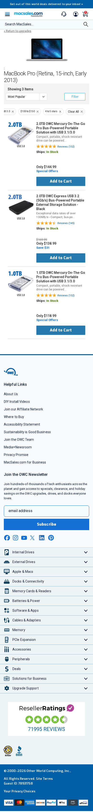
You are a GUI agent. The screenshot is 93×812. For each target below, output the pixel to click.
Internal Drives (23, 552)
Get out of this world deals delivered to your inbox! (46, 4)
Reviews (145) (66, 223)
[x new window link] (33, 538)
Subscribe (46, 524)
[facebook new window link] (7, 538)
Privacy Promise (16, 455)
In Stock (52, 152)
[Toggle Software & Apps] (86, 610)
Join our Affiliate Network (23, 409)
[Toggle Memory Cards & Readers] (86, 591)
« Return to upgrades (17, 31)
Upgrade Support (25, 688)
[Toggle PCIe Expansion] (86, 639)
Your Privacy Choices (19, 791)
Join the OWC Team (19, 439)
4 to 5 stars (51, 111)
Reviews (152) (66, 146)
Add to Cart (61, 181)
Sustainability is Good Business (27, 432)
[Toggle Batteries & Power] (86, 601)
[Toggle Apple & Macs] (86, 571)
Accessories (21, 649)
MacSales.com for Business (25, 462)
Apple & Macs (22, 571)
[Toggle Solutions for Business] (86, 678)
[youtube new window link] (24, 538)
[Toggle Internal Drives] (86, 552)
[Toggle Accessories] (86, 649)
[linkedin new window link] (42, 537)
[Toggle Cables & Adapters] (86, 620)
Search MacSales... (19, 24)
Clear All (73, 111)
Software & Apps (25, 610)
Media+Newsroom (18, 447)
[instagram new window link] (15, 537)
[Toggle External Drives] (86, 562)
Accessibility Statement (22, 424)
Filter (75, 96)
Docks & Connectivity (28, 581)
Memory (18, 630)
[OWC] (11, 374)
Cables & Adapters (26, 620)
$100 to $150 (28, 111)
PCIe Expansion (24, 640)
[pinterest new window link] (51, 538)
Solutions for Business (29, 678)
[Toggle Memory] (86, 630)
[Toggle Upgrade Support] (86, 688)
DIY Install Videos (17, 402)
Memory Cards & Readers (31, 591)
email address (20, 511)
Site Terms (44, 779)
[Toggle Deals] (86, 669)
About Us (11, 394)
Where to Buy (14, 417)
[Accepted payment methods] (46, 803)
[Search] (86, 24)
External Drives (23, 562)
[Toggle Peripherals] (86, 659)
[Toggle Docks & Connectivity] (86, 581)
